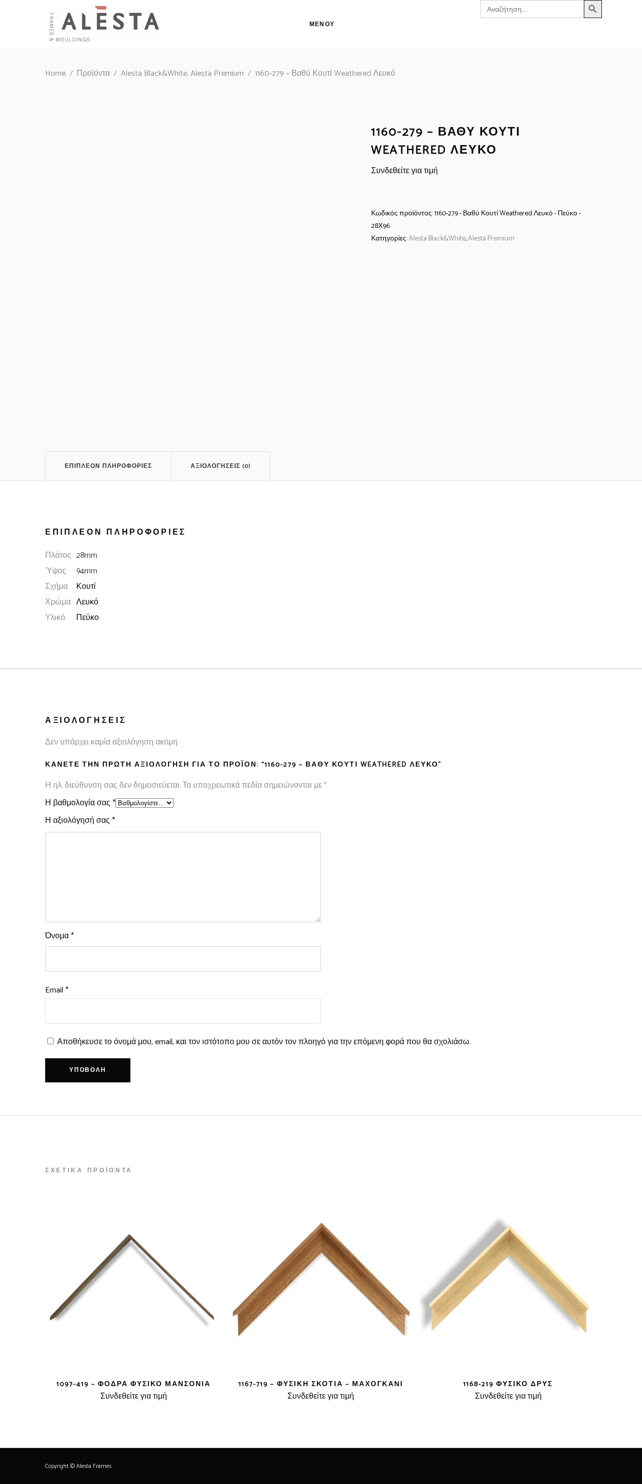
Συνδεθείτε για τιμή (404, 171)
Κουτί (86, 586)
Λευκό (87, 602)
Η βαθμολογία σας (80, 803)
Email (56, 990)
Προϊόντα (93, 73)
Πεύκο (87, 618)
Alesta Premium (217, 73)
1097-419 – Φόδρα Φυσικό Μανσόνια (134, 1384)
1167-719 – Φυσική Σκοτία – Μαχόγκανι (321, 1384)
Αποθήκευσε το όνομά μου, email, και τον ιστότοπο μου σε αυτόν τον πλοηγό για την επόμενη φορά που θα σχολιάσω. (264, 1042)
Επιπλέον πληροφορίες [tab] (108, 466)
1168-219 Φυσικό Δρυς (508, 1384)
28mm (86, 555)
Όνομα (59, 936)
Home (55, 73)
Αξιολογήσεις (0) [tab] (221, 466)
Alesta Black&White (154, 73)
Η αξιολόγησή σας (80, 820)
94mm (86, 571)
